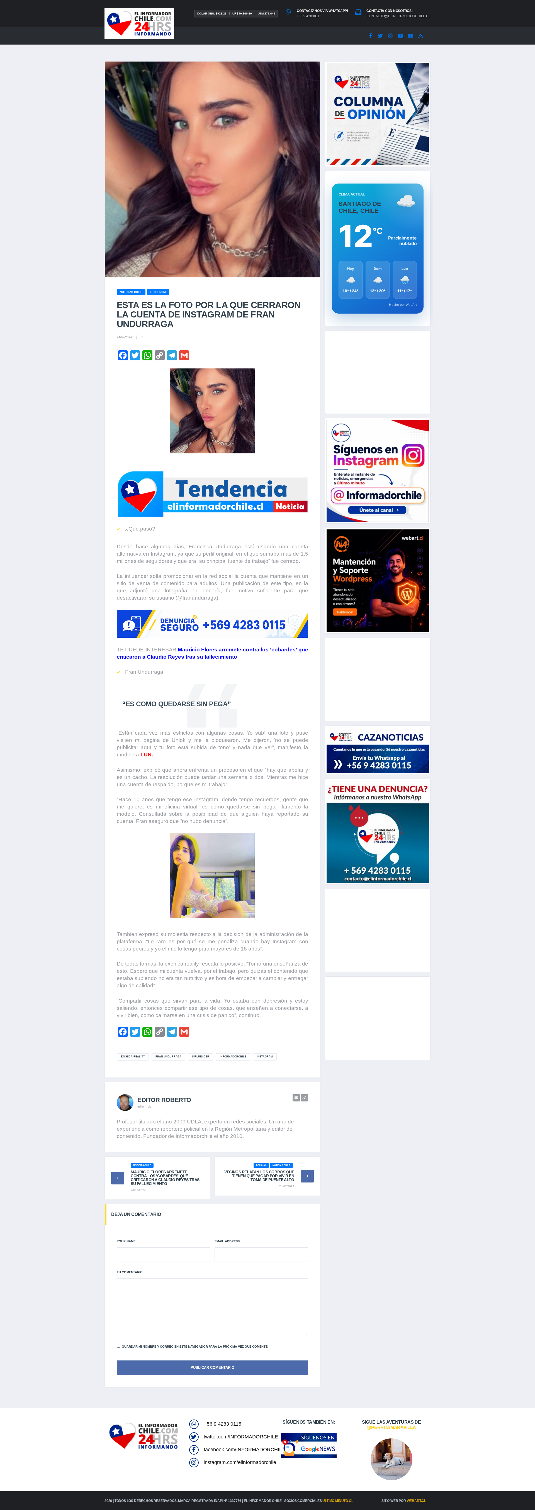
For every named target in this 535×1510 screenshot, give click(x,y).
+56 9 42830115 (309, 16)
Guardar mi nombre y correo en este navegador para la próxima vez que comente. (195, 1346)
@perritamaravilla (391, 1427)
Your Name (126, 1241)
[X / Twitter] (380, 36)
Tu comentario (130, 1272)
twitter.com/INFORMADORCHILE (241, 1437)
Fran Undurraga (168, 1056)
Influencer (200, 1056)
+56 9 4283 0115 (222, 1424)
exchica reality (133, 1056)
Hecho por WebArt (403, 305)
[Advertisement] (378, 372)
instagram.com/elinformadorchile (240, 1462)
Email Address (227, 1241)
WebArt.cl (416, 1501)
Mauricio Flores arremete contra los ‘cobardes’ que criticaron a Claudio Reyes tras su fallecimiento (165, 1178)
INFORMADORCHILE (233, 1056)
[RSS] (420, 36)
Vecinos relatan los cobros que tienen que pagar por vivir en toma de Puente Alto (259, 1176)
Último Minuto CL (337, 1501)
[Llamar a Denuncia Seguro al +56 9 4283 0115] (212, 623)
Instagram (265, 1056)
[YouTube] (400, 36)
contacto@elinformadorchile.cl (398, 16)
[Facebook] (370, 36)
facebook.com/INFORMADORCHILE (244, 1449)
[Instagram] (390, 36)
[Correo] (410, 36)
